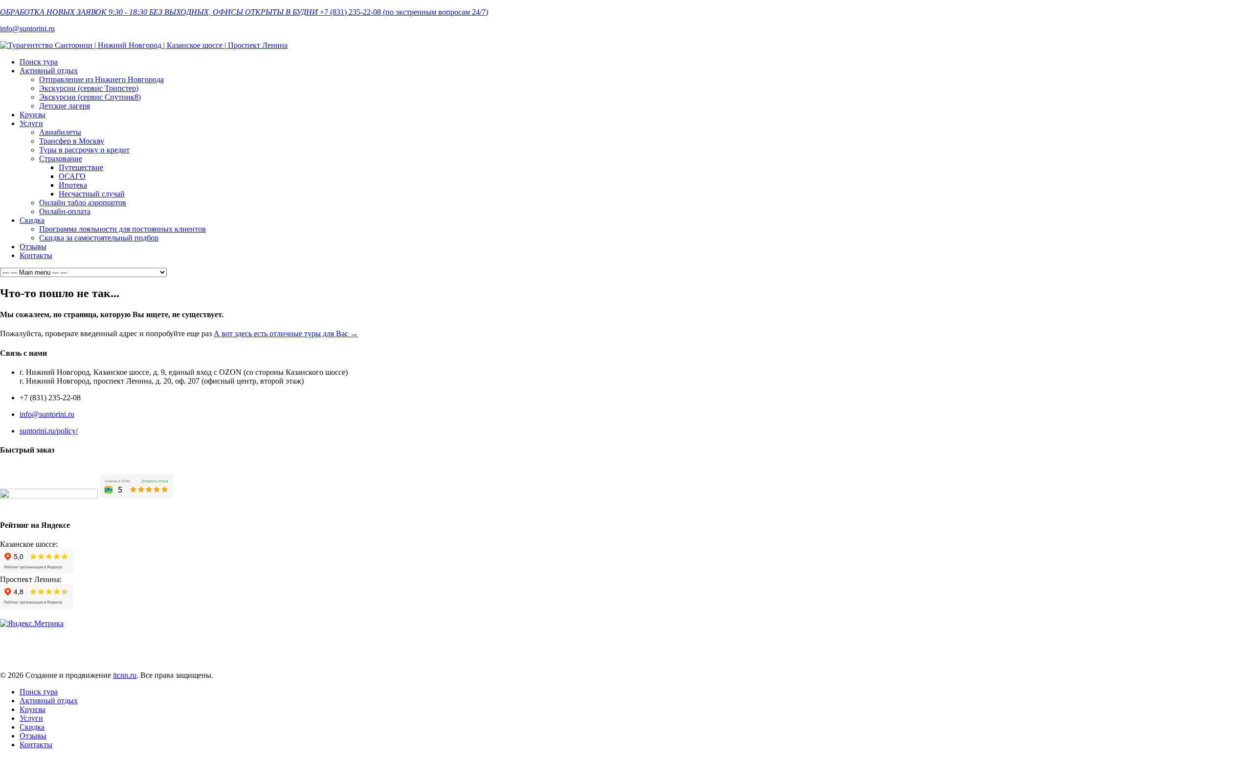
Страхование (60, 158)
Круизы (32, 114)
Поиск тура (39, 62)
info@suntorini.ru (27, 28)
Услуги (31, 123)
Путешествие (81, 167)
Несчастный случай (92, 194)
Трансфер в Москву (71, 141)
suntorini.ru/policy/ (49, 431)
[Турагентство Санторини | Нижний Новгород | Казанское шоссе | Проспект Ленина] (144, 45)
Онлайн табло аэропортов (82, 202)
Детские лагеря (64, 106)
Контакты (36, 255)
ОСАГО (72, 176)
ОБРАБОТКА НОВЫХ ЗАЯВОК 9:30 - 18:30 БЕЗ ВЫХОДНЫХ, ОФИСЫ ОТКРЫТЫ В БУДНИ (159, 12)
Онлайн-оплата (64, 211)
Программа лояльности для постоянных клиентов (122, 229)
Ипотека (73, 185)
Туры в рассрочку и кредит (84, 150)
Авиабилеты (60, 132)
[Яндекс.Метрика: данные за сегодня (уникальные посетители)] (32, 623)
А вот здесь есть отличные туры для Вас (286, 333)
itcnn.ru (124, 675)
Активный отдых (49, 70)
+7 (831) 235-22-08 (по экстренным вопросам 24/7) (404, 12)
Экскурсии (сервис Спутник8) (90, 97)
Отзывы (33, 246)
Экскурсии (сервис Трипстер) (88, 88)
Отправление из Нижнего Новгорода (101, 79)
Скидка (32, 220)
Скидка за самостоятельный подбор (98, 238)
